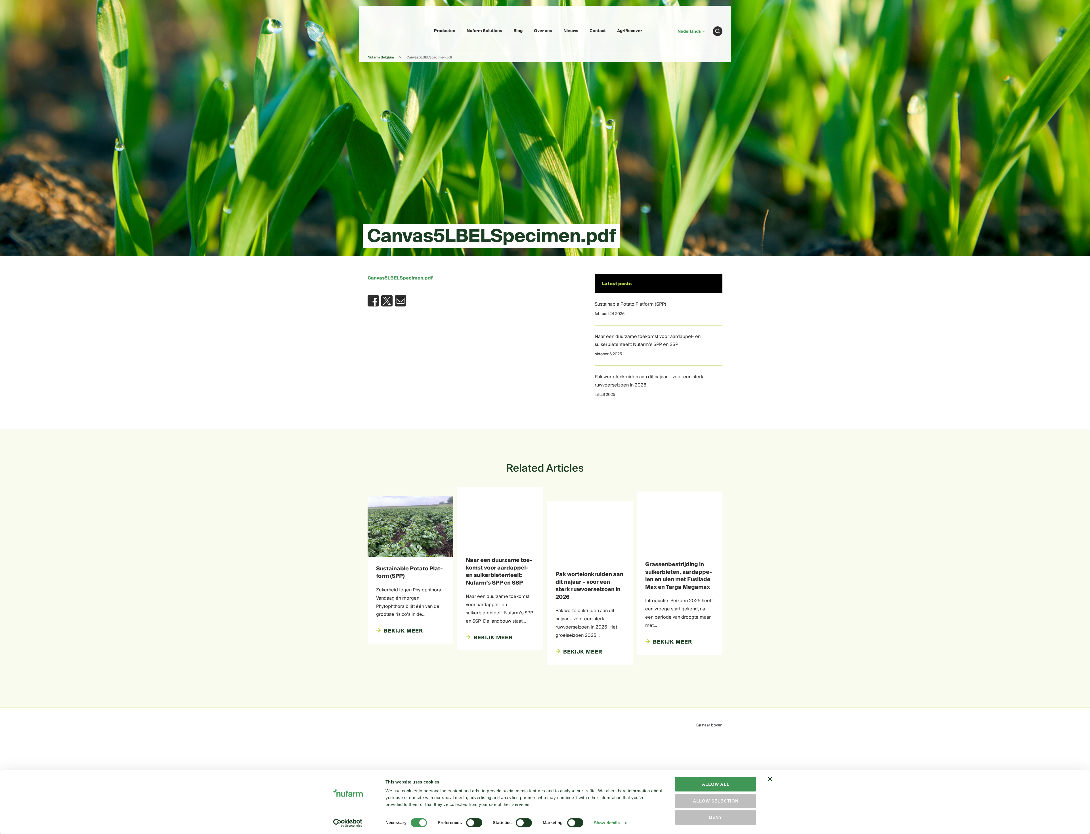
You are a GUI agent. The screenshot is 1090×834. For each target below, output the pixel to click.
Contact (598, 31)
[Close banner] (770, 784)
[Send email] (400, 300)
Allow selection (716, 801)
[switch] (474, 822)
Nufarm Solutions (484, 31)
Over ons (543, 31)
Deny (715, 817)
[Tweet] (387, 300)
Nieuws (570, 31)
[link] (381, 30)
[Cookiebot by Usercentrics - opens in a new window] (348, 823)
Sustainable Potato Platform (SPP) (630, 304)
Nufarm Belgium (381, 57)
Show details (607, 822)
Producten (444, 31)
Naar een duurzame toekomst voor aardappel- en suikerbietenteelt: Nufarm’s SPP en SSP (648, 341)
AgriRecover (629, 31)
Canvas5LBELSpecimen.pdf (400, 278)
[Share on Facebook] (373, 300)
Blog (518, 31)
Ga (717, 31)
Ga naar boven (709, 725)
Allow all (716, 784)
